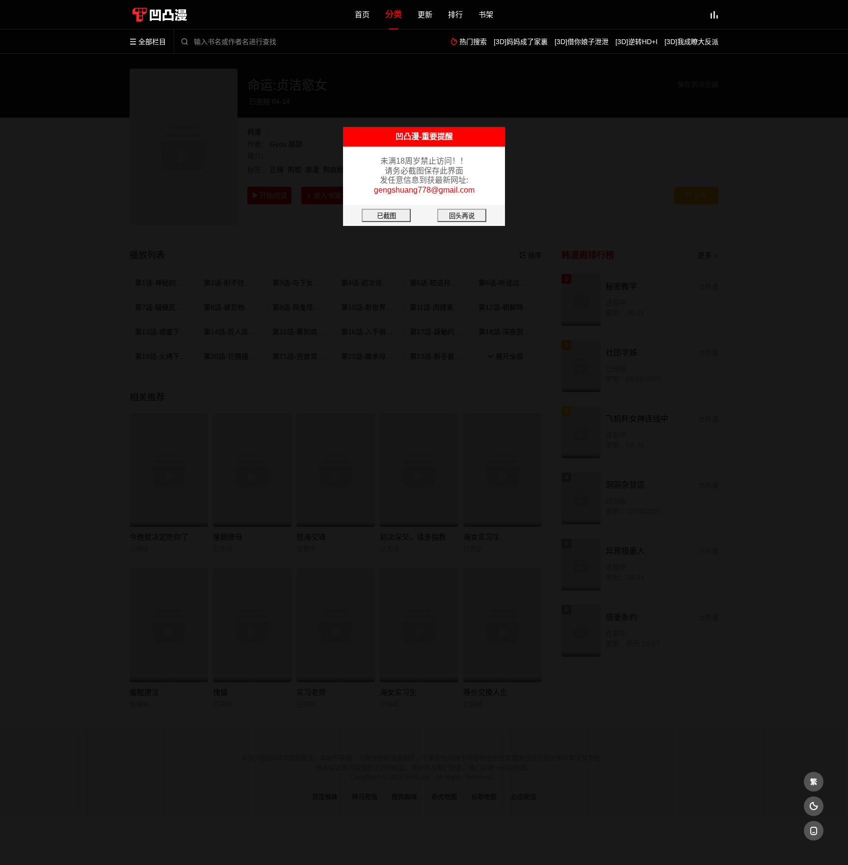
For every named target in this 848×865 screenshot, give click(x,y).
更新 (425, 14)
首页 (362, 14)
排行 (455, 14)
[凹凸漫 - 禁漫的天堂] (161, 15)
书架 (485, 14)
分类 (393, 14)
